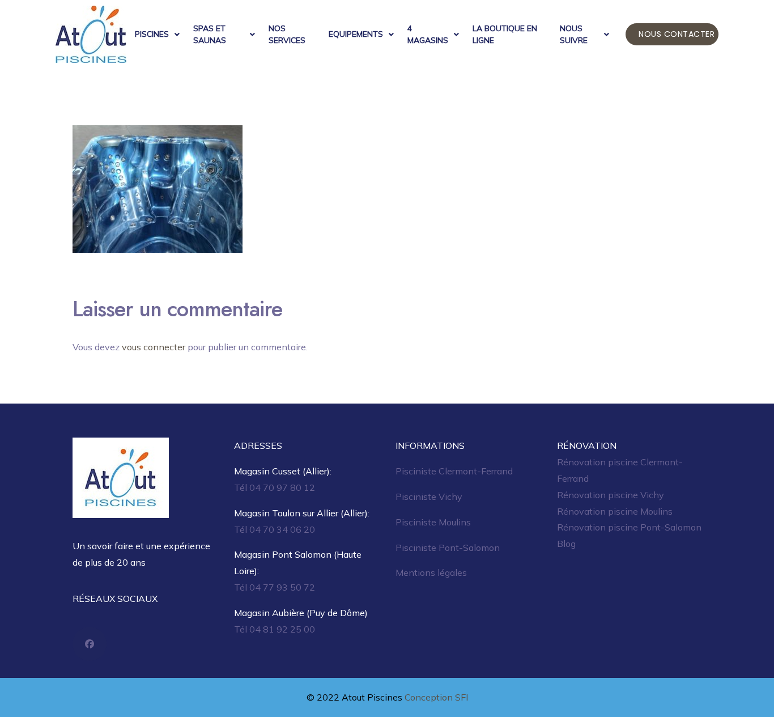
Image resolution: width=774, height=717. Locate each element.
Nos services (287, 34)
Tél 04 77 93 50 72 (274, 587)
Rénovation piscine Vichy (610, 494)
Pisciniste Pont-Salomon (447, 547)
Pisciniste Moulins (433, 522)
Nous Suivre (574, 34)
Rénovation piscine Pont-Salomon (629, 527)
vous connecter (153, 347)
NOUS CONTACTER (677, 34)
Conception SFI (436, 697)
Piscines (152, 34)
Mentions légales (431, 572)
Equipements (356, 34)
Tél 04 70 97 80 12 (274, 487)
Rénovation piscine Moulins (615, 511)
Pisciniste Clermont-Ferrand (454, 471)
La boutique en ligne (505, 34)
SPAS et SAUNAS (209, 34)
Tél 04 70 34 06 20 (274, 529)
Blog (566, 543)
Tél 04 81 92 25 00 (274, 629)
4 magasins (427, 34)
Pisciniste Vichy (428, 496)
